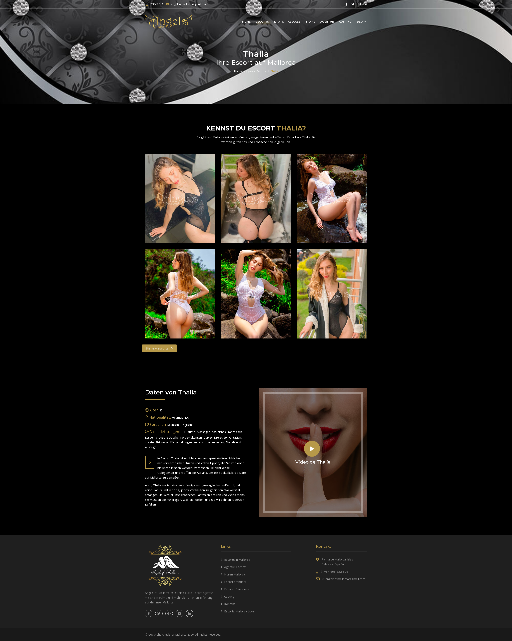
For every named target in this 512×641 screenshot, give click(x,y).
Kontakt (229, 604)
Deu (360, 21)
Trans (310, 21)
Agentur (327, 21)
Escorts (262, 21)
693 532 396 (156, 4)
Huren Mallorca (234, 574)
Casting (345, 21)
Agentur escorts (235, 567)
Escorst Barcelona (236, 589)
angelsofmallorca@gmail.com (189, 4)
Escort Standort (235, 582)
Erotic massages (287, 21)
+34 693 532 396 (336, 571)
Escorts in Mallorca (237, 559)
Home (246, 21)
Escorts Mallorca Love (239, 611)
